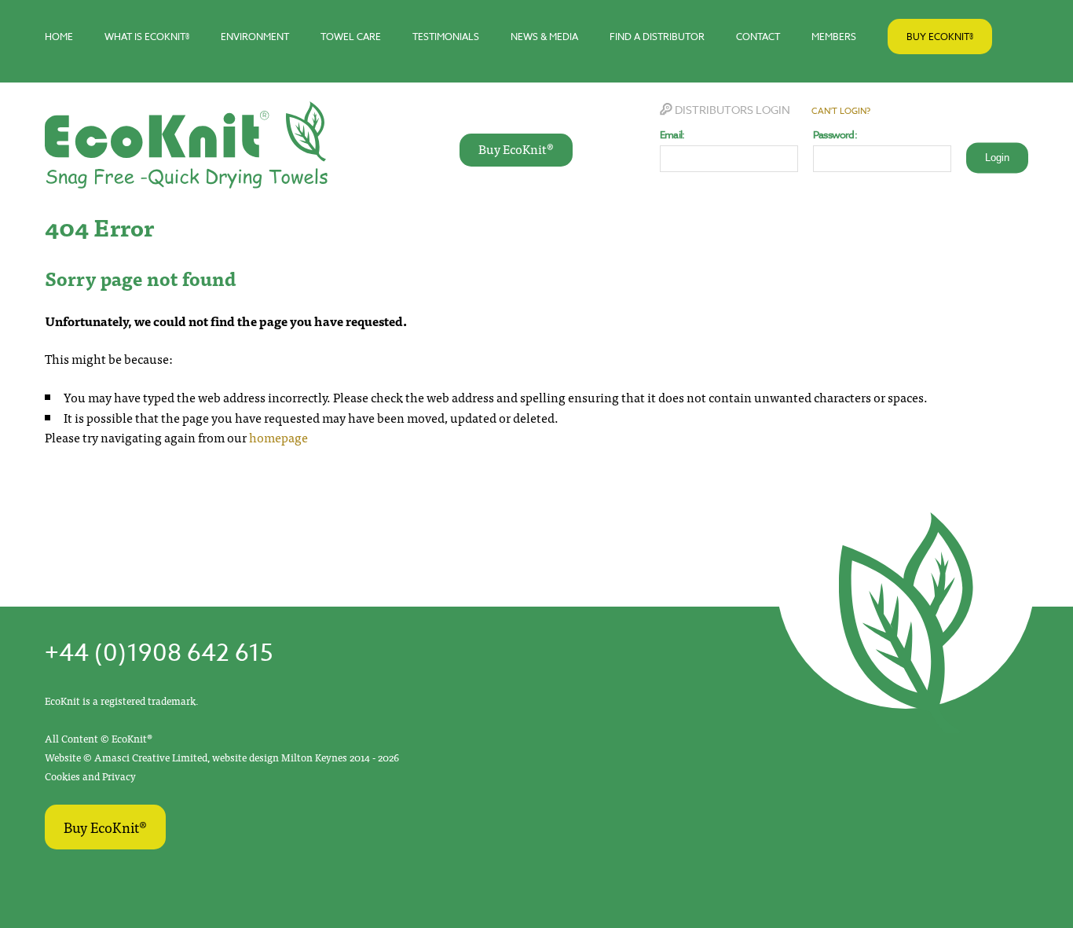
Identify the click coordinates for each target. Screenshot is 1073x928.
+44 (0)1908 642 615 (159, 653)
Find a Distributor (657, 36)
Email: (672, 134)
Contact (758, 36)
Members (833, 36)
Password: (835, 134)
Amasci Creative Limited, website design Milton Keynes (222, 757)
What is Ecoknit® (146, 36)
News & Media (544, 36)
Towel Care (350, 36)
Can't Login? (840, 111)
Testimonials (445, 36)
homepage (278, 437)
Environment (255, 36)
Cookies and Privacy (90, 776)
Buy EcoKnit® (939, 36)
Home (59, 36)
